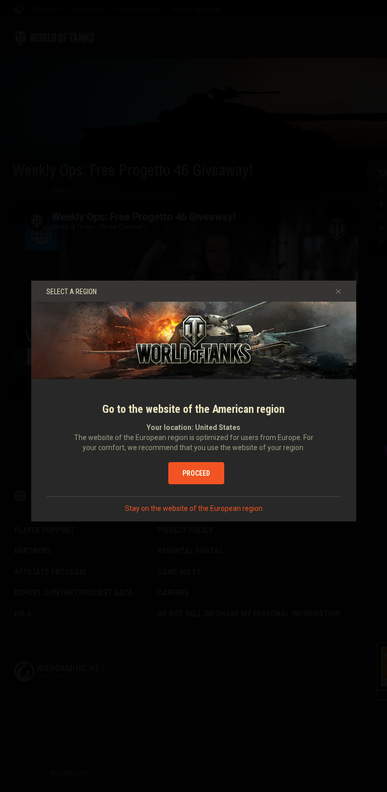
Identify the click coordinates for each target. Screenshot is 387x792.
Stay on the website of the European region (194, 508)
